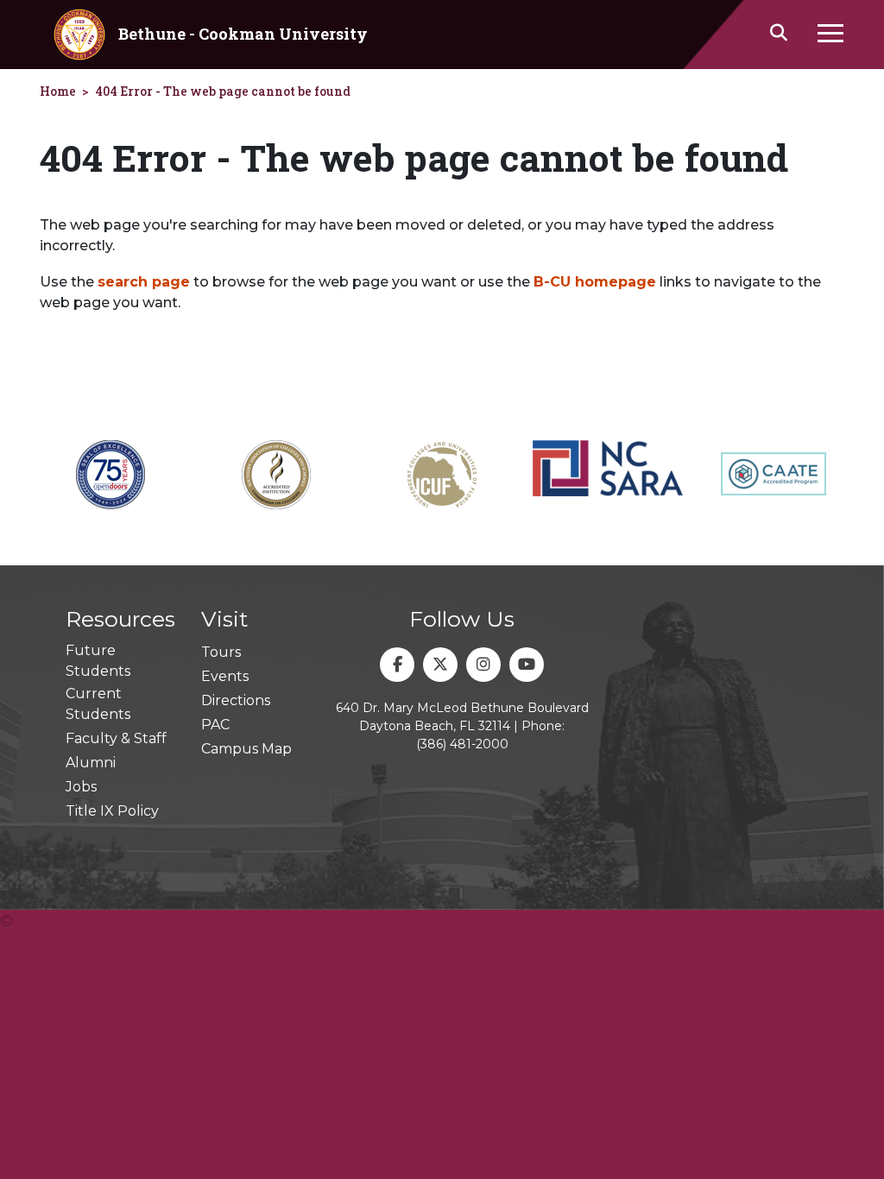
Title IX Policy (112, 811)
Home (58, 91)
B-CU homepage (595, 282)
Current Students (98, 703)
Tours (221, 652)
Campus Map (246, 749)
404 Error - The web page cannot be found (222, 91)
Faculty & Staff (116, 738)
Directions (235, 700)
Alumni (91, 762)
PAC (215, 724)
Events (225, 676)
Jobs (81, 787)
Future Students (98, 660)
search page (144, 282)
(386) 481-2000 (462, 744)
